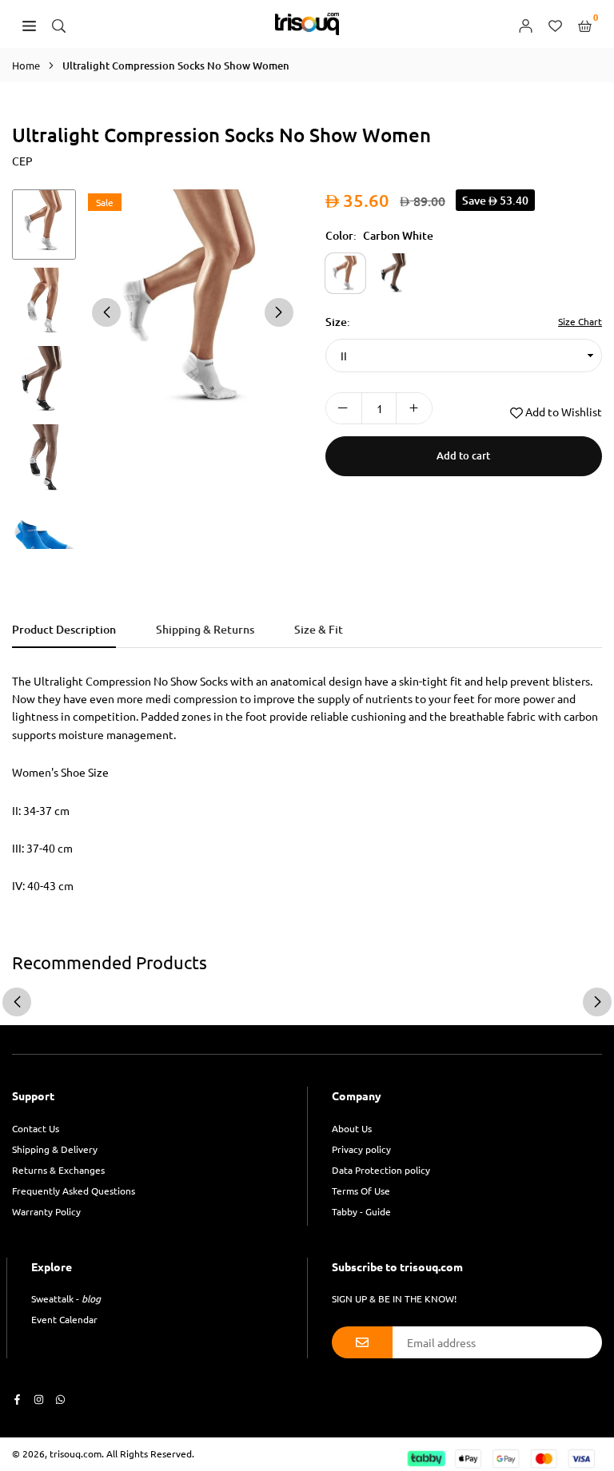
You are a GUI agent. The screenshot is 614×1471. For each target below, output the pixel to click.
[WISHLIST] (555, 24)
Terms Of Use (361, 1190)
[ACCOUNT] (525, 24)
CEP (22, 160)
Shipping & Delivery (55, 1149)
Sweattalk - (66, 1298)
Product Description (64, 629)
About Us (352, 1128)
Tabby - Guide (361, 1211)
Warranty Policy (46, 1211)
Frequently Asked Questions (73, 1190)
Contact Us (35, 1128)
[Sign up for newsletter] (362, 1342)
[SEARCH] (59, 24)
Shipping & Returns (205, 629)
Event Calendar (64, 1319)
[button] (279, 312)
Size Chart (580, 321)
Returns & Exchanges (58, 1169)
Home (26, 65)
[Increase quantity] (414, 408)
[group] (192, 311)
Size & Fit (318, 629)
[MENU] (29, 24)
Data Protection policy (381, 1169)
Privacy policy (361, 1149)
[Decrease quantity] (343, 408)
